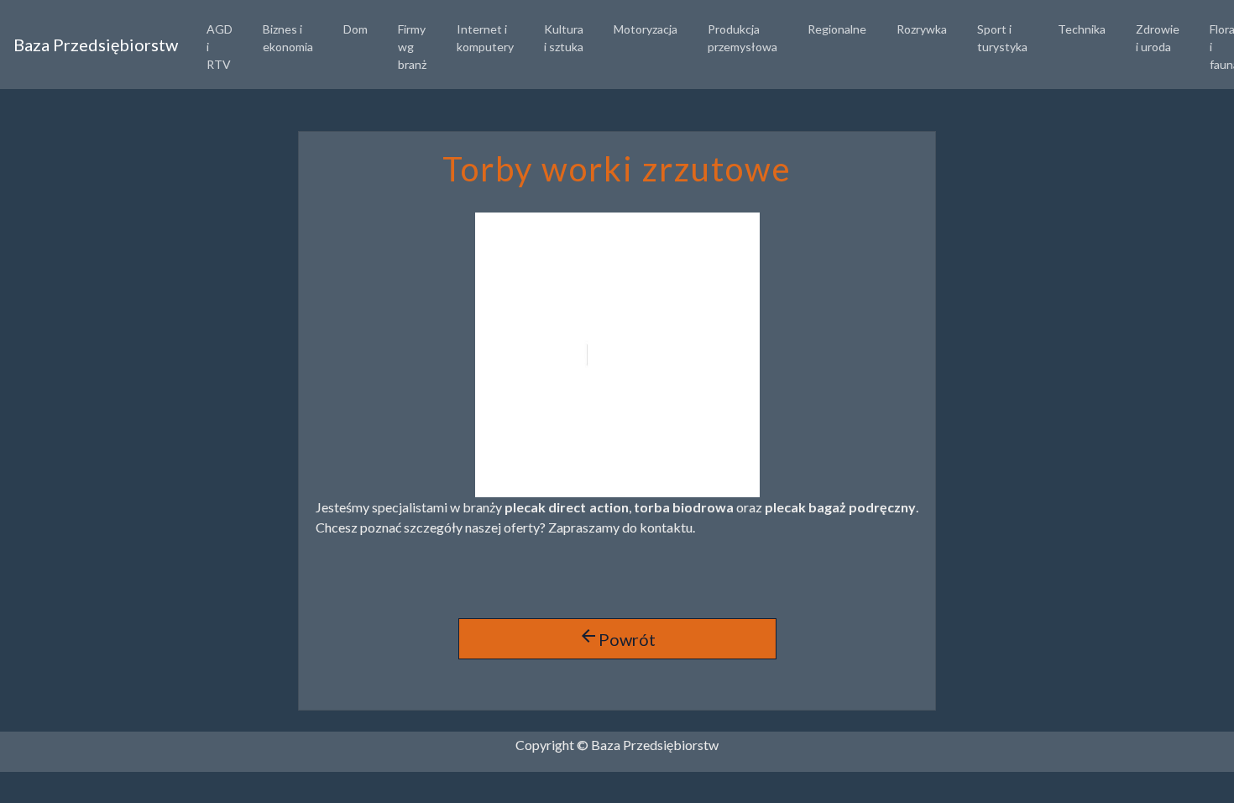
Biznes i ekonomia (288, 38)
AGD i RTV (220, 46)
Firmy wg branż (412, 46)
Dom (355, 29)
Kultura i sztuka (563, 38)
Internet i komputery (485, 38)
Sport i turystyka (1002, 38)
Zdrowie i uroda (1157, 38)
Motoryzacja (645, 29)
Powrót (617, 637)
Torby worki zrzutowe (617, 169)
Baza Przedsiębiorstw (95, 44)
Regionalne (837, 29)
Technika (1082, 29)
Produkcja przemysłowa (742, 38)
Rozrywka (922, 29)
